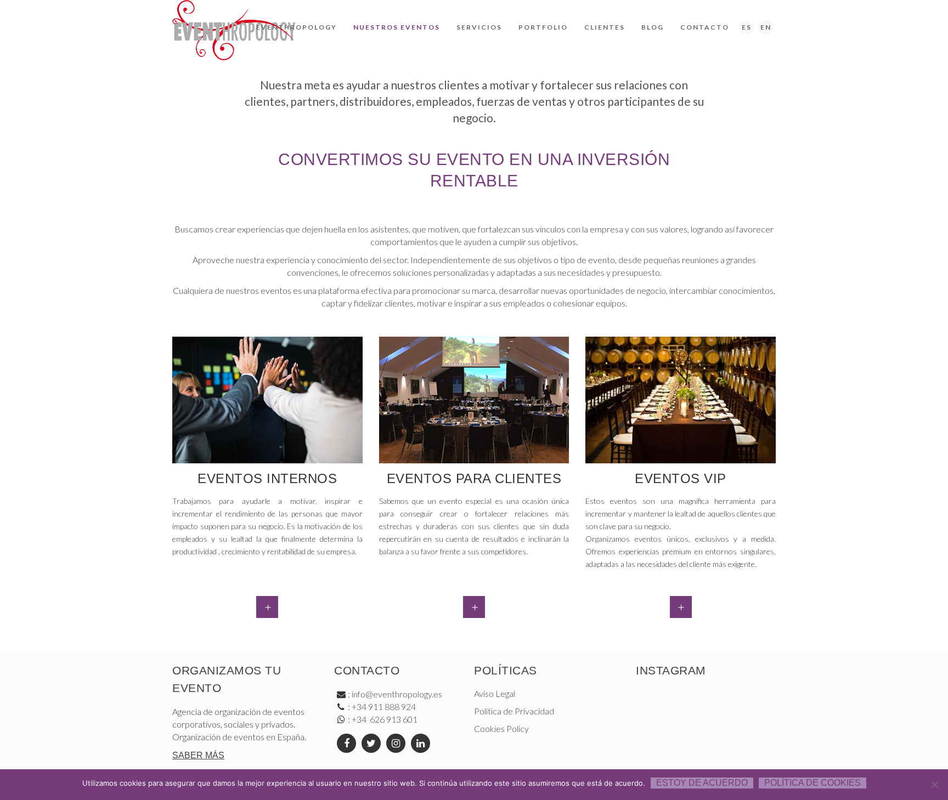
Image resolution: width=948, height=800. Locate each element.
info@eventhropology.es (397, 694)
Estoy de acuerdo (702, 782)
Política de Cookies (812, 782)
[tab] (267, 607)
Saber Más (198, 755)
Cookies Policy (501, 728)
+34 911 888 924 (384, 706)
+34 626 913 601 (383, 719)
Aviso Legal (494, 693)
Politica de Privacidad (514, 711)
